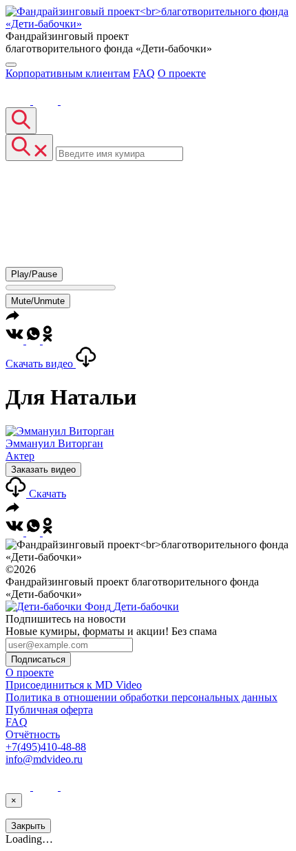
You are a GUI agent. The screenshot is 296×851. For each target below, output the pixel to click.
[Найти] (21, 120)
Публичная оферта (49, 709)
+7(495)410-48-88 (46, 747)
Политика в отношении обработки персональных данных (141, 697)
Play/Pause (34, 274)
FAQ (144, 73)
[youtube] (47, 101)
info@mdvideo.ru (44, 759)
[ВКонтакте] (19, 101)
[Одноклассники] (47, 340)
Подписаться (38, 659)
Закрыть (28, 826)
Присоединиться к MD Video (74, 685)
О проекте (182, 73)
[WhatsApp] (34, 340)
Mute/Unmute (38, 301)
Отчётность (33, 734)
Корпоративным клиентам (68, 73)
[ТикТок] (73, 101)
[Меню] (11, 65)
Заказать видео (43, 469)
